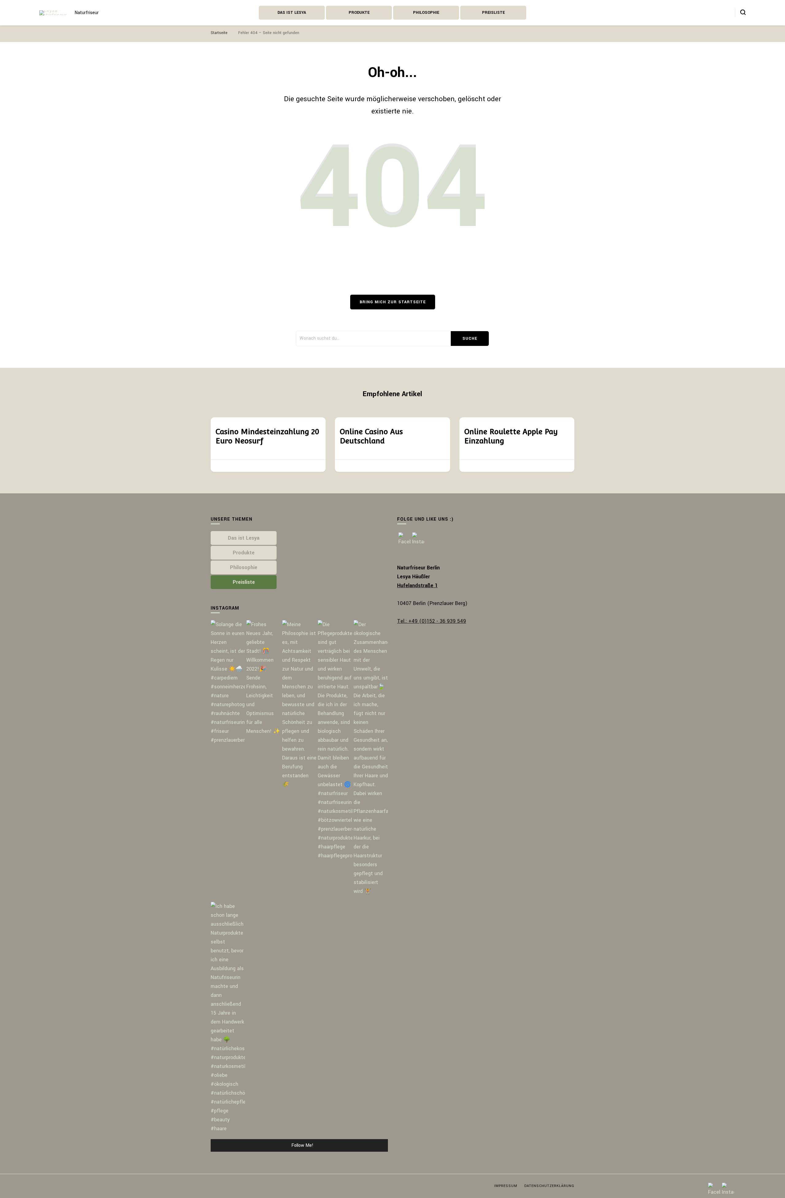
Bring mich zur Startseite (393, 302)
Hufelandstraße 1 (417, 585)
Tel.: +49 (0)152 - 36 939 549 (431, 621)
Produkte (359, 12)
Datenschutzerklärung (549, 1186)
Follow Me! (302, 1145)
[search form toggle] (743, 12)
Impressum (505, 1186)
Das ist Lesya (292, 12)
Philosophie (426, 12)
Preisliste (493, 12)
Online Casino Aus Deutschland (371, 436)
